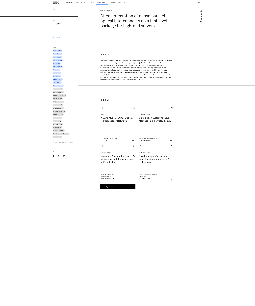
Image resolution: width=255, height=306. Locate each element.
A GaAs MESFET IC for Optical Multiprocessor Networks (117, 119)
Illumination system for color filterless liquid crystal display (155, 119)
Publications (58, 11)
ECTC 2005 (201, 16)
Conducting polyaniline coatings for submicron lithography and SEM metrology (118, 158)
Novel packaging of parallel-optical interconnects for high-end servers (155, 158)
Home (54, 9)
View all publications (108, 187)
